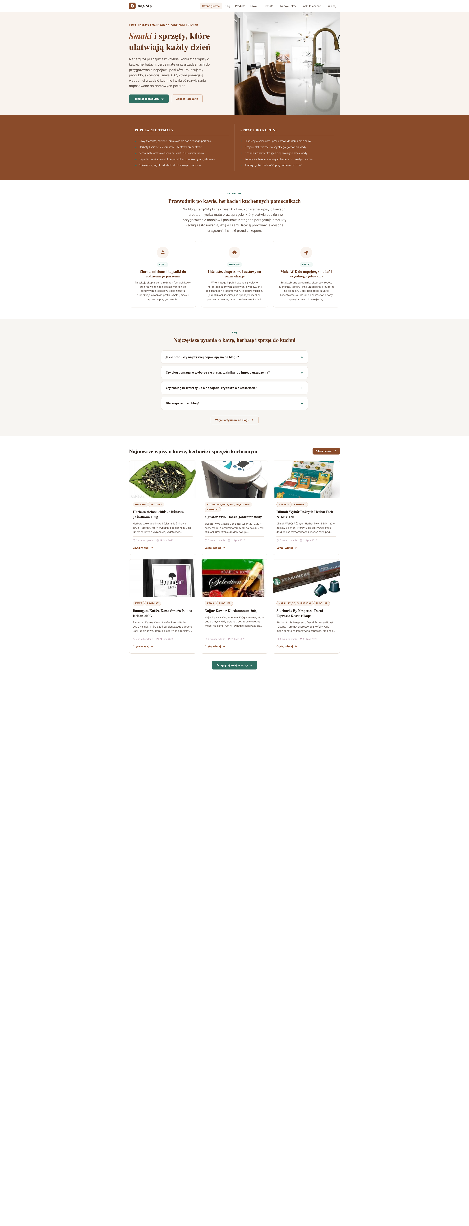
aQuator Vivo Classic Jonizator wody (233, 517)
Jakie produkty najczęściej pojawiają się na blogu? (202, 357)
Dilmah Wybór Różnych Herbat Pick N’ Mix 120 (304, 514)
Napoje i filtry (288, 6)
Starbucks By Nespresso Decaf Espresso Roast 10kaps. (299, 613)
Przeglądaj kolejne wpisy (232, 665)
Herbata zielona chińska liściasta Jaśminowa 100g (158, 514)
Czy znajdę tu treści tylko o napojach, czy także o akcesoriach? (211, 388)
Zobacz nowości (324, 451)
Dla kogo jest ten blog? (182, 403)
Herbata (268, 6)
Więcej (332, 6)
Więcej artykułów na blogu (232, 420)
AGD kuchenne (312, 6)
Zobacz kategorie (187, 99)
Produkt (240, 6)
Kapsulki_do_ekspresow (295, 603)
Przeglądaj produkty (146, 99)
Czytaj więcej (141, 547)
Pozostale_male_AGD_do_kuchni (228, 504)
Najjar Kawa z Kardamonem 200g (231, 610)
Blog (227, 6)
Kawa (253, 6)
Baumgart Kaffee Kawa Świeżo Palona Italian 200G (162, 613)
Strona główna (211, 6)
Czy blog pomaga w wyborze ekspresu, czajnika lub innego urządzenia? (218, 372)
